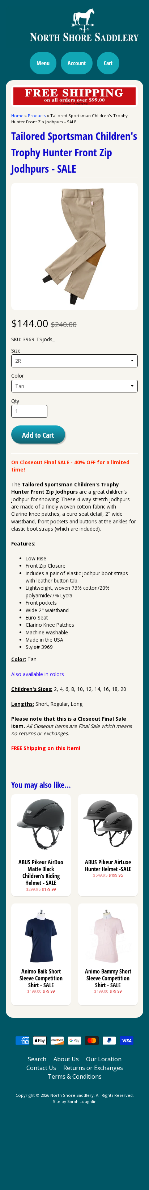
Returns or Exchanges (93, 1068)
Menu (43, 63)
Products (37, 115)
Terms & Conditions (75, 1076)
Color (17, 375)
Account (77, 63)
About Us (66, 1059)
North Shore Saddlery (72, 1095)
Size (16, 350)
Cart (108, 63)
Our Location (104, 1059)
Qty (15, 401)
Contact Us (41, 1068)
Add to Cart (38, 435)
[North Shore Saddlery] (74, 44)
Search (37, 1059)
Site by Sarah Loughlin (75, 1101)
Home (17, 115)
